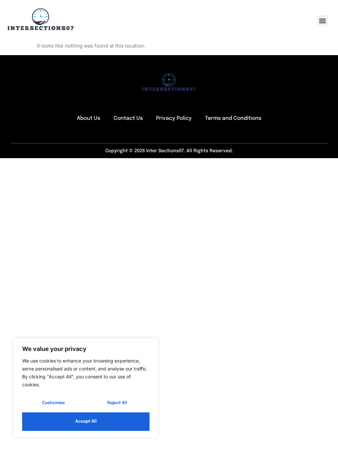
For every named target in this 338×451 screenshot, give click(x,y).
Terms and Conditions (233, 118)
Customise (53, 403)
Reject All (117, 403)
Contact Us (128, 118)
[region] (85, 388)
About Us (88, 118)
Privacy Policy (174, 118)
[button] (322, 20)
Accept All (86, 421)
